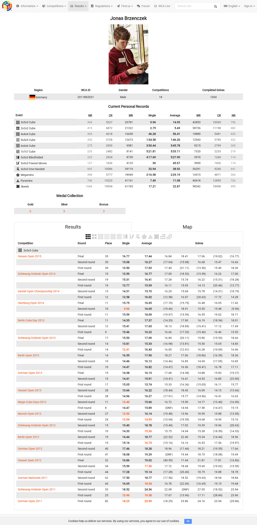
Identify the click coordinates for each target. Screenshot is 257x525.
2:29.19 (175, 174)
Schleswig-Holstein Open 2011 (37, 489)
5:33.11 (175, 151)
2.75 (153, 128)
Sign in (248, 6)
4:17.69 (151, 157)
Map (187, 227)
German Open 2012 (30, 448)
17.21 (152, 186)
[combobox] (197, 6)
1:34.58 (151, 139)
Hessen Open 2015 (29, 256)
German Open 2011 (30, 501)
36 (154, 163)
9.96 (153, 122)
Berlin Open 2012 (28, 437)
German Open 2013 (30, 372)
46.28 (152, 133)
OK (188, 521)
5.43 (177, 128)
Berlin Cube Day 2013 (31, 320)
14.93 (176, 122)
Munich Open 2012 (29, 413)
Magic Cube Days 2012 (32, 402)
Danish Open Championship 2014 (38, 291)
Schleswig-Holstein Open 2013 (37, 337)
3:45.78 (175, 145)
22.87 (176, 186)
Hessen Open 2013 (29, 390)
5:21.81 (151, 151)
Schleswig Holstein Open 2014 (36, 273)
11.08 (176, 180)
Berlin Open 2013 (28, 355)
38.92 (176, 168)
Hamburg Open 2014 (31, 303)
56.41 (176, 133)
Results (73, 227)
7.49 (153, 180)
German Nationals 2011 (33, 477)
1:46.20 (175, 139)
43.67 (176, 163)
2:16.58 (151, 174)
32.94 (152, 168)
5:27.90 (175, 157)
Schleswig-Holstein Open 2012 (37, 425)
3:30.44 (151, 145)
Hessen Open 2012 (29, 460)
